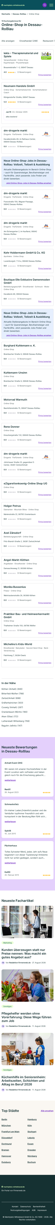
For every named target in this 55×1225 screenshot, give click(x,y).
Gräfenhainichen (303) (12, 702)
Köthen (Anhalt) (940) (12, 689)
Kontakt (15, 1206)
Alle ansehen (47, 1110)
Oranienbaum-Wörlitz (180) (15, 712)
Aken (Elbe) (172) (10, 716)
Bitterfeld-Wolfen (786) (13, 693)
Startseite (6, 14)
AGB (33, 1210)
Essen (31, 1144)
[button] (44, 5)
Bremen (5, 1150)
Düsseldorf (7, 1137)
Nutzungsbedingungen (20, 1210)
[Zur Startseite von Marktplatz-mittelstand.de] (13, 4)
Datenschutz (25, 1206)
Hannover (6, 1156)
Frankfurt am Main (10, 1131)
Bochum (32, 1162)
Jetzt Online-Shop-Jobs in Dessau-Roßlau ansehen (28, 183)
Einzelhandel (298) (29, 41)
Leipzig (31, 1137)
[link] (27, 64)
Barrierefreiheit (39, 1206)
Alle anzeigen (8, 41)
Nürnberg (32, 1156)
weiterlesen (10, 780)
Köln (30, 1125)
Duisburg (6, 1162)
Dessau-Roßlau (19, 14)
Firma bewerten (44, 75)
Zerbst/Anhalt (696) (11, 698)
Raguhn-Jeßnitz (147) (12, 725)
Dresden (32, 1150)
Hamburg (32, 1119)
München (6, 1125)
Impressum (42, 1210)
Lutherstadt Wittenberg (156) (16, 721)
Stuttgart (32, 1131)
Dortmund (7, 1144)
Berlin (4, 1119)
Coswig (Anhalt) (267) (12, 707)
